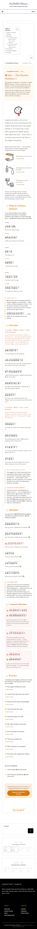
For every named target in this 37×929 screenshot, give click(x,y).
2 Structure (9, 36)
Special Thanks (8, 911)
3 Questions (9, 49)
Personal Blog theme (18, 926)
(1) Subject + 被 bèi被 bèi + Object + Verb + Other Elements (13, 40)
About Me (7, 909)
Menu (33, 11)
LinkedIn (23, 909)
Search (6, 826)
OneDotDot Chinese (19, 3)
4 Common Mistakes (11, 50)
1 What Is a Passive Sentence (11, 33)
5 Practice (8, 52)
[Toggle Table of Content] (16, 29)
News (5, 913)
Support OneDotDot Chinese (18, 793)
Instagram (24, 911)
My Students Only (9, 915)
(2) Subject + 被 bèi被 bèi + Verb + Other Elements (13, 45)
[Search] (30, 830)
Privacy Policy (25, 913)
